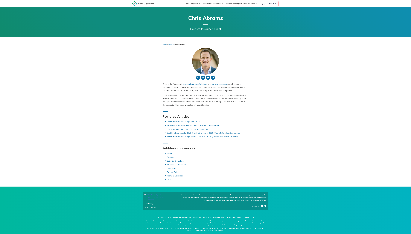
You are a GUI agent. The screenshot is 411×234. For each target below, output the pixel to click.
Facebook (262, 206)
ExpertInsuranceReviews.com (182, 217)
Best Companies (192, 3)
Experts (171, 45)
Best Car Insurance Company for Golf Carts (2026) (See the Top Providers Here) (202, 136)
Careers (170, 157)
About (169, 153)
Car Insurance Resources (211, 3)
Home (165, 45)
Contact (153, 207)
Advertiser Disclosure (176, 164)
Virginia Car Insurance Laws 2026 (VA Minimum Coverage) (193, 125)
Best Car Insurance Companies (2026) (183, 121)
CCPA (169, 179)
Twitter (265, 206)
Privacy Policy (173, 172)
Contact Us (171, 168)
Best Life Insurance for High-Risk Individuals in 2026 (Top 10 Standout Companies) (204, 133)
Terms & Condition (175, 176)
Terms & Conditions (243, 217)
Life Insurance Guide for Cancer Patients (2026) (188, 129)
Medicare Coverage (232, 3)
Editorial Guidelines (175, 161)
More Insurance (249, 3)
